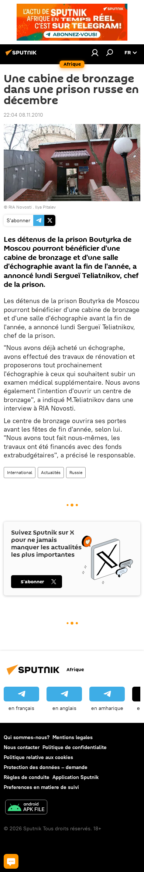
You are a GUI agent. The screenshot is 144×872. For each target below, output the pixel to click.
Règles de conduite (26, 777)
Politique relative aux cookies (38, 757)
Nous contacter (22, 747)
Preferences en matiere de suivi (41, 787)
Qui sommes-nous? (26, 737)
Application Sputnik (75, 777)
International (19, 472)
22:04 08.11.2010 (23, 114)
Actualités (51, 472)
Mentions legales (72, 737)
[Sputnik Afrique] (22, 55)
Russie (75, 472)
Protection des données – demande (46, 767)
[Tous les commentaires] (11, 861)
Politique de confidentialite (74, 747)
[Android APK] (26, 808)
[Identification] (95, 52)
